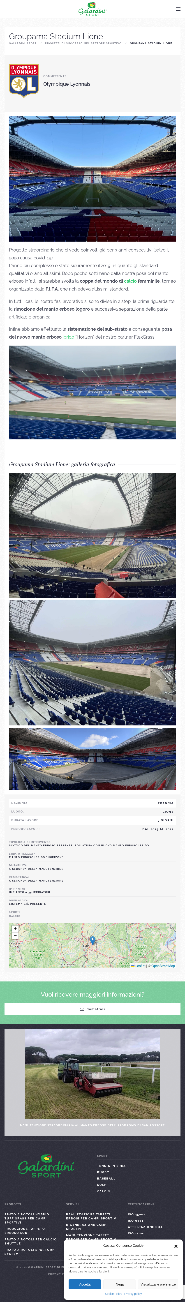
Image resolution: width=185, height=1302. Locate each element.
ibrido (68, 337)
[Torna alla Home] (93, 9)
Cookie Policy (113, 1293)
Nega (120, 1284)
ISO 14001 (136, 1233)
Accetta (84, 1284)
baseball (106, 1178)
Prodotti (13, 1204)
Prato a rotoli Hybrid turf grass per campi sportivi (27, 1218)
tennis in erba (111, 1166)
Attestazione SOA (145, 1227)
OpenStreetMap (163, 965)
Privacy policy (133, 1293)
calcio (130, 281)
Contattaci (96, 1009)
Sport (102, 1155)
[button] (176, 1246)
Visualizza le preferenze (158, 1284)
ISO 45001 (136, 1214)
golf (101, 1185)
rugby (103, 1172)
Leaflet (139, 965)
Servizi (72, 1204)
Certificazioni (141, 1204)
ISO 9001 (135, 1220)
